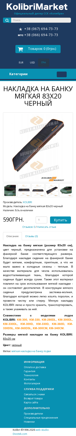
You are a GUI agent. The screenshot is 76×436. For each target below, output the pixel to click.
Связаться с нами (34, 394)
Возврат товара (33, 398)
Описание (12, 236)
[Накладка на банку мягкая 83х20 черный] (38, 147)
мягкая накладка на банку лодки (31, 351)
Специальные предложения (41, 417)
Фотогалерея (32, 383)
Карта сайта (31, 402)
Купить (60, 219)
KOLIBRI (27, 202)
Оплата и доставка (35, 367)
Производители (33, 413)
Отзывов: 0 (28, 227)
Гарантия (29, 371)
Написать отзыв (46, 227)
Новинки (29, 421)
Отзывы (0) (31, 236)
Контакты (29, 379)
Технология (31, 375)
